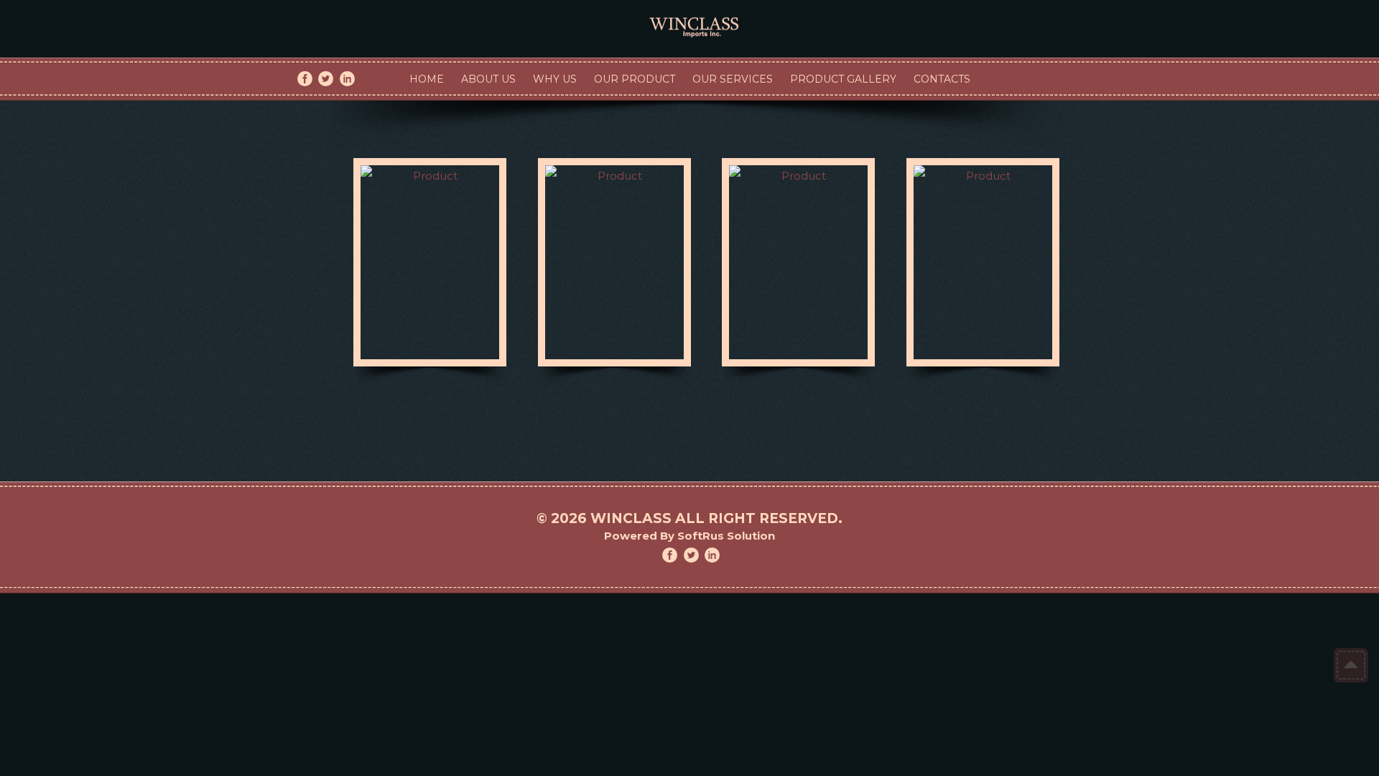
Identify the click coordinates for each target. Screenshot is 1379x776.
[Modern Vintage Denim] (689, 20)
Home (426, 79)
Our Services (732, 79)
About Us (488, 79)
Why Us (555, 79)
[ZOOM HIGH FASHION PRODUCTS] (430, 262)
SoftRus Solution (726, 535)
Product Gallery (843, 79)
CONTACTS (942, 79)
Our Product (634, 79)
